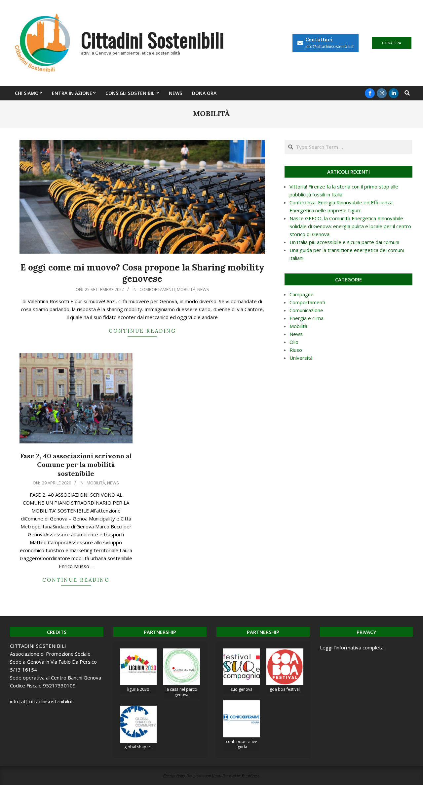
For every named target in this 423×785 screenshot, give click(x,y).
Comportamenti (157, 289)
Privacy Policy (174, 775)
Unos (216, 775)
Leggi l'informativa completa (352, 647)
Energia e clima (306, 318)
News (203, 289)
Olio (293, 342)
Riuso (295, 350)
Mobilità (186, 289)
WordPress (250, 775)
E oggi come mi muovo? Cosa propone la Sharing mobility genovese (142, 273)
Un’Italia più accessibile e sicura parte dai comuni (344, 242)
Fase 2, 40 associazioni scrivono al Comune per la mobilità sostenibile (76, 464)
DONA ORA (391, 43)
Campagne (301, 294)
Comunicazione (306, 310)
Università (301, 357)
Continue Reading (142, 331)
